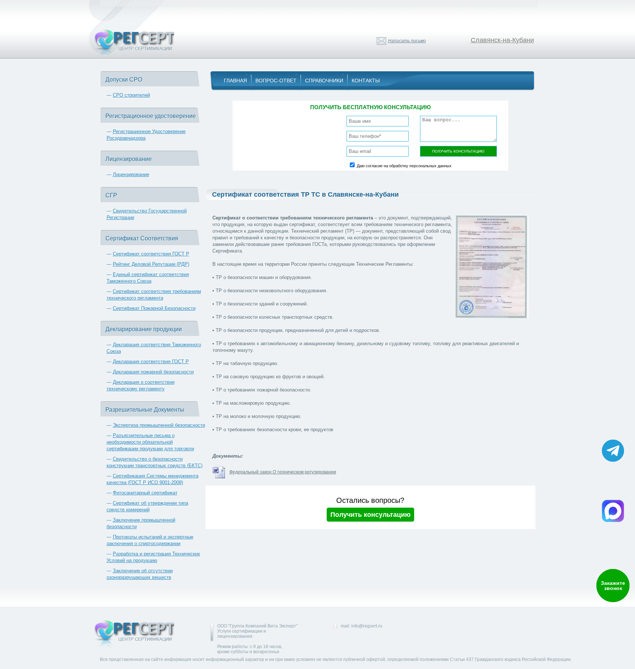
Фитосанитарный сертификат (145, 493)
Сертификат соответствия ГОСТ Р (151, 254)
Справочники (324, 80)
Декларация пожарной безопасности (153, 372)
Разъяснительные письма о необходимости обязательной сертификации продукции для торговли (150, 442)
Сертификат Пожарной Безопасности (154, 308)
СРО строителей (131, 95)
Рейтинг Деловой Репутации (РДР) (151, 264)
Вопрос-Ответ (276, 80)
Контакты (366, 80)
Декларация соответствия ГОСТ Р (151, 361)
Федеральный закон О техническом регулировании (282, 472)
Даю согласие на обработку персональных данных (404, 166)
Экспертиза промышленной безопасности (159, 425)
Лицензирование (131, 174)
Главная (235, 80)
